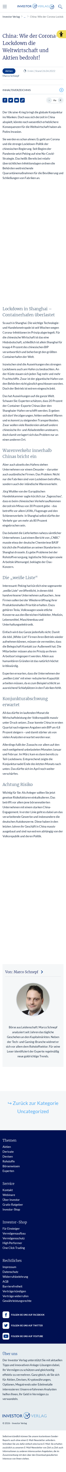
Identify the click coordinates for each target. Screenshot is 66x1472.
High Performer (12, 1243)
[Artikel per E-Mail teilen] (16, 100)
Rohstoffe (9, 1161)
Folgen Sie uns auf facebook (28, 1314)
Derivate (8, 1151)
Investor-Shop (11, 1209)
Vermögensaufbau (14, 1233)
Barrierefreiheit (12, 1286)
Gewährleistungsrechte (17, 1301)
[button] (61, 34)
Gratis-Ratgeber (13, 1204)
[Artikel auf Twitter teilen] (10, 100)
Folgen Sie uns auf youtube (27, 1336)
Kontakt (8, 1190)
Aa (54, 100)
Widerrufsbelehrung (15, 1276)
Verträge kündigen (14, 1291)
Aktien (7, 1147)
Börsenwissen (11, 1166)
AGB (5, 1281)
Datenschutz (10, 1272)
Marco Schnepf (11, 75)
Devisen (8, 1156)
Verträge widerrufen (15, 1296)
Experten (8, 1171)
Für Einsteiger (11, 1228)
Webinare (9, 1195)
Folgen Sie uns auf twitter (27, 1325)
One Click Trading (14, 1248)
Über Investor (11, 1199)
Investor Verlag (11, 16)
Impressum (9, 1267)
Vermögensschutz (14, 1238)
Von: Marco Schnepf (21, 972)
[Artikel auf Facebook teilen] (5, 100)
